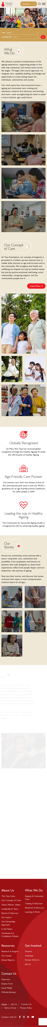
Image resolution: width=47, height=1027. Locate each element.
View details (23, 150)
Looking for (6, 36)
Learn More (35, 286)
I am (3, 32)
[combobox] (28, 3)
